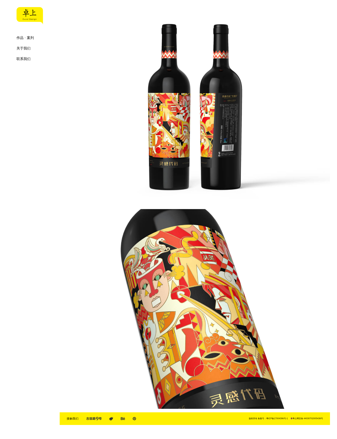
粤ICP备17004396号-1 (277, 418)
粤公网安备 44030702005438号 (308, 418)
